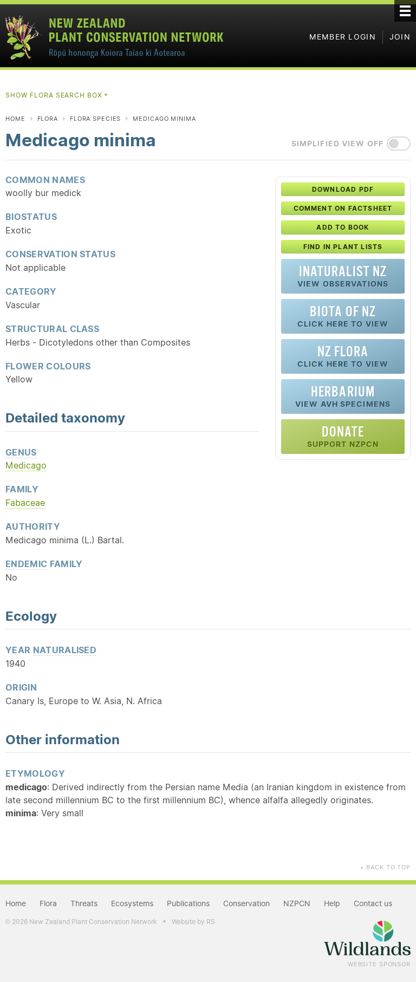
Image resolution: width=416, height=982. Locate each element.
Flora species (95, 118)
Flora (47, 118)
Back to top (385, 867)
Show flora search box (57, 95)
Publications (188, 903)
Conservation (246, 903)
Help (332, 903)
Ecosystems (132, 903)
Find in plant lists (343, 247)
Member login (342, 37)
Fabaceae (25, 502)
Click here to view (342, 316)
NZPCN (296, 903)
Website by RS (193, 922)
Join (400, 37)
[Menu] (405, 11)
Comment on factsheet (343, 208)
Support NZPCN (343, 436)
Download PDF (343, 189)
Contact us (373, 903)
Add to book (342, 227)
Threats (84, 903)
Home (15, 118)
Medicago (26, 465)
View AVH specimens (343, 396)
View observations (342, 276)
